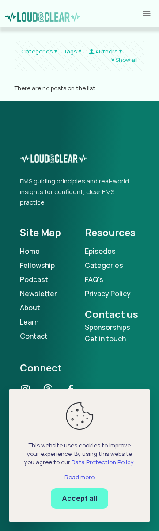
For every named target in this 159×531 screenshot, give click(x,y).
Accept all (79, 498)
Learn (29, 322)
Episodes (100, 251)
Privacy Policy (108, 293)
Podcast (34, 279)
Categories (37, 51)
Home (30, 251)
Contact (34, 336)
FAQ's (94, 279)
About (30, 308)
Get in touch (105, 339)
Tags (70, 51)
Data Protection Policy (102, 462)
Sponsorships (107, 327)
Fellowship (37, 265)
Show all (126, 60)
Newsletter (38, 293)
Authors (106, 51)
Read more (79, 477)
